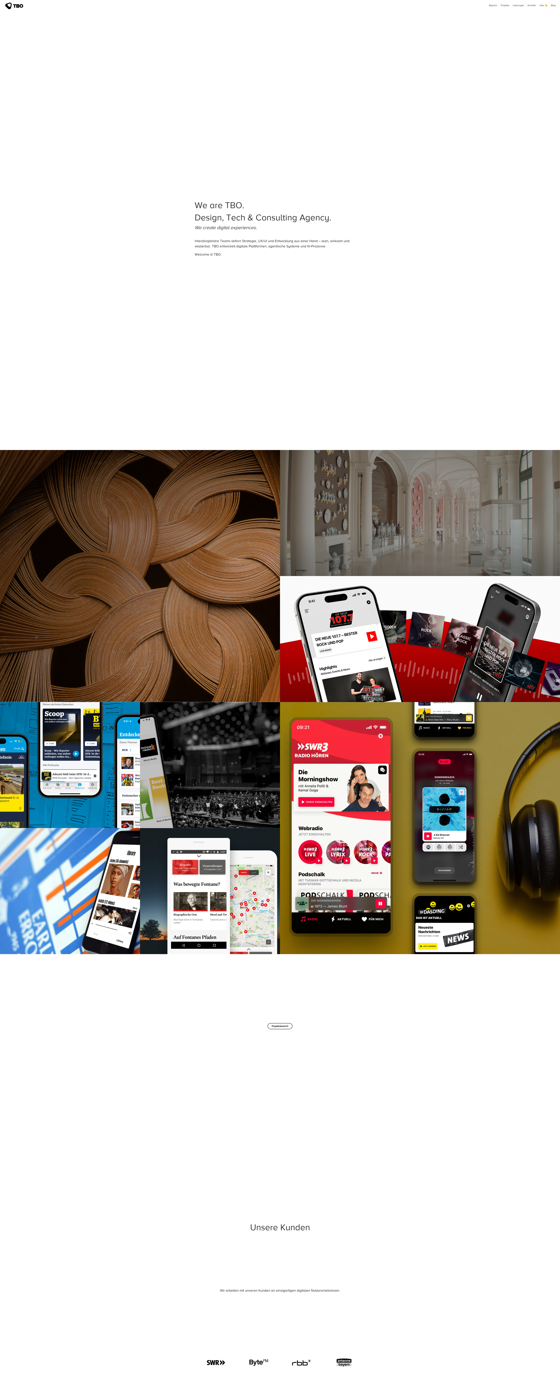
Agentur (493, 5)
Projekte (505, 5)
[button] (280, 1026)
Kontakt (532, 5)
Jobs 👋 (543, 5)
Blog (553, 5)
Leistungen (518, 5)
